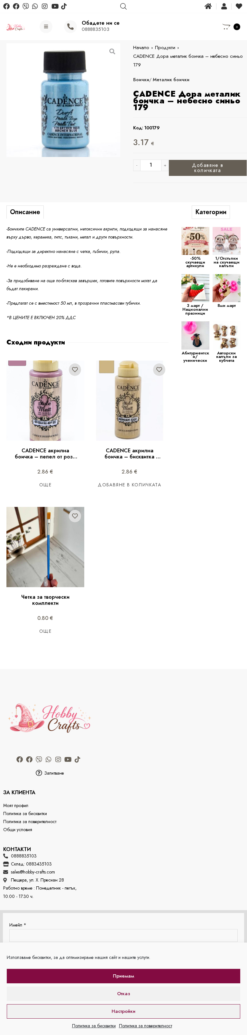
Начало (141, 47)
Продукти (165, 47)
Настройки (123, 1011)
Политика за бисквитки (94, 1025)
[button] (49, 773)
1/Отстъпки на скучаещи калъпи (227, 262)
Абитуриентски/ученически (195, 356)
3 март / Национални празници (195, 309)
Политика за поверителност (145, 1025)
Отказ (123, 993)
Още (45, 485)
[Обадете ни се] (70, 26)
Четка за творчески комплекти (46, 600)
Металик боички (171, 79)
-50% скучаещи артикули (195, 262)
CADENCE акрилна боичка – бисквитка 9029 (130, 456)
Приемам (123, 975)
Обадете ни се (101, 23)
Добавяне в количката (208, 167)
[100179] (63, 100)
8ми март (226, 305)
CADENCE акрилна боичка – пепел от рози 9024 (46, 456)
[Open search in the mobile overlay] (123, 6)
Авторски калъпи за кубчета (226, 356)
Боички (141, 79)
